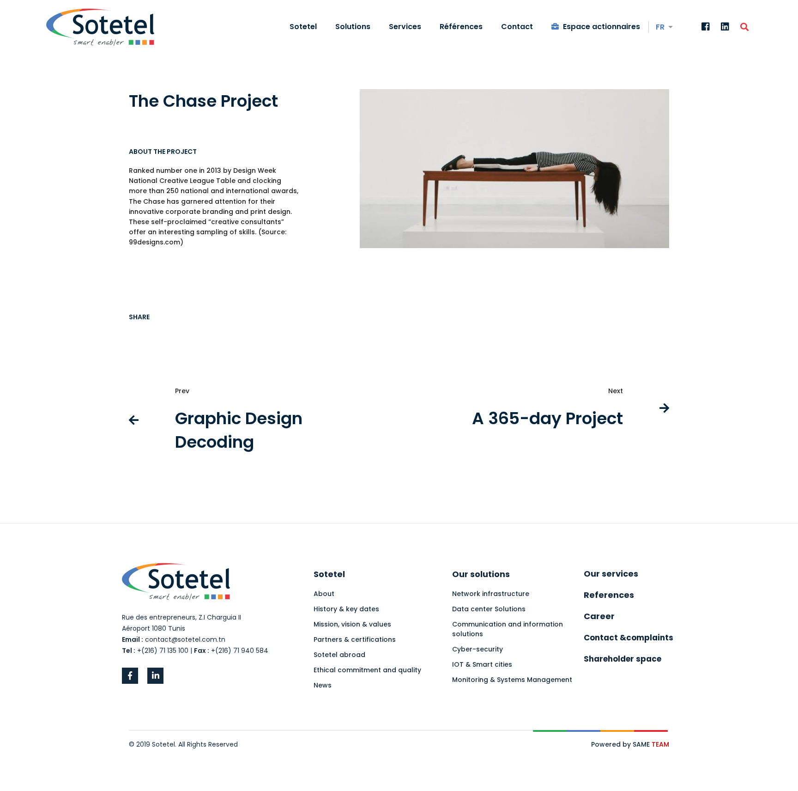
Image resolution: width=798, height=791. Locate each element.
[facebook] (130, 676)
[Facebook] (705, 27)
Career (599, 616)
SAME (651, 744)
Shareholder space (622, 658)
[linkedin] (155, 676)
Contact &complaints (628, 637)
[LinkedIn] (725, 27)
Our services (611, 573)
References (609, 595)
